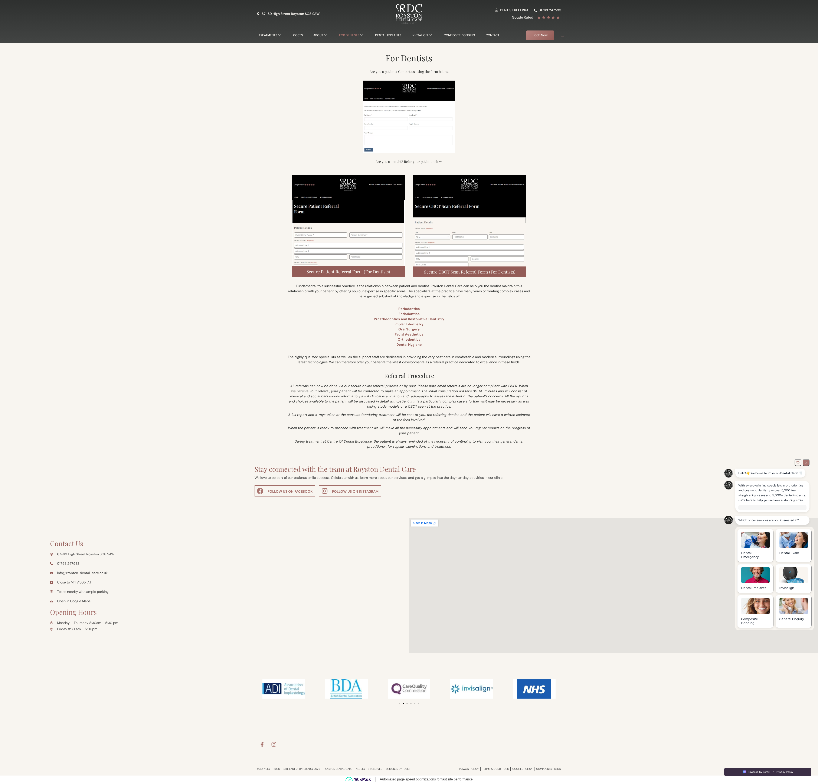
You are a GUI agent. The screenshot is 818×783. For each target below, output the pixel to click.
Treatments (268, 35)
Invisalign (420, 35)
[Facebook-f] (262, 744)
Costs (298, 35)
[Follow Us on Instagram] (324, 491)
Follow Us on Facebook (290, 491)
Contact (492, 35)
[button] (562, 35)
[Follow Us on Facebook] (260, 491)
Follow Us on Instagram (355, 491)
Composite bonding (459, 35)
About (318, 35)
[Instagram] (273, 744)
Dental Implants (388, 35)
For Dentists (349, 35)
